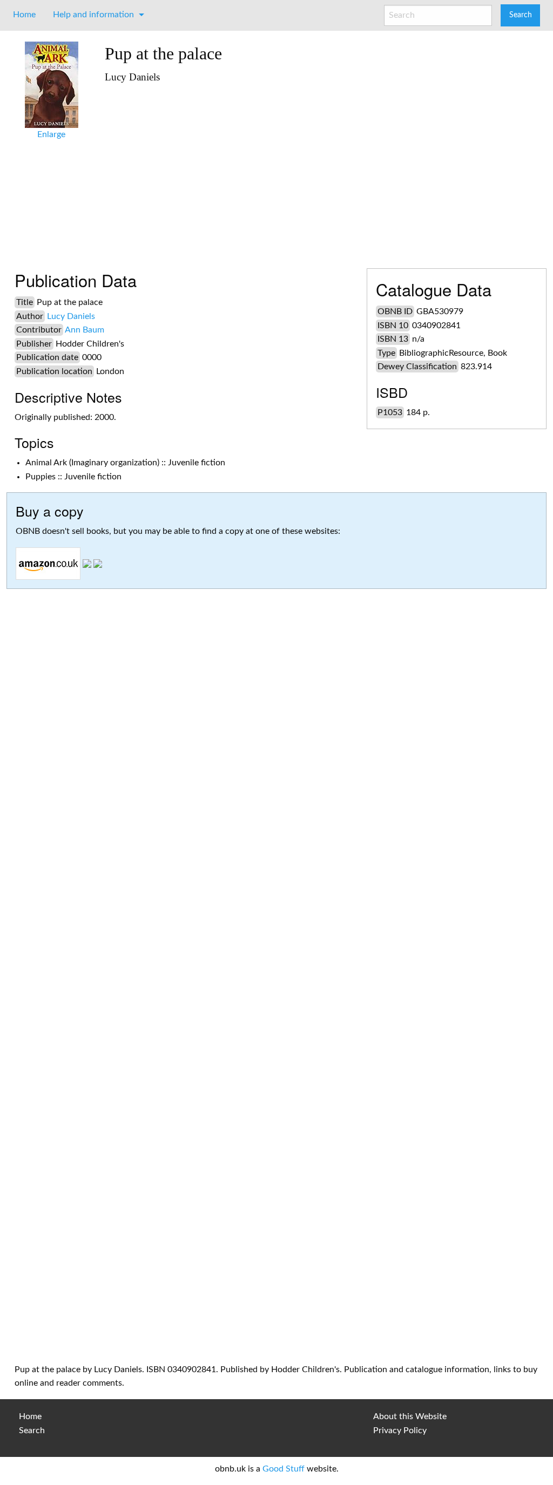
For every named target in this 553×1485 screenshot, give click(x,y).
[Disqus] (276, 918)
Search (32, 1430)
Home (24, 14)
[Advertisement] (321, 171)
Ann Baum (84, 330)
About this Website (410, 1416)
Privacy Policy (400, 1430)
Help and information (93, 14)
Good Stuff (283, 1468)
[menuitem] (24, 14)
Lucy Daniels (71, 316)
